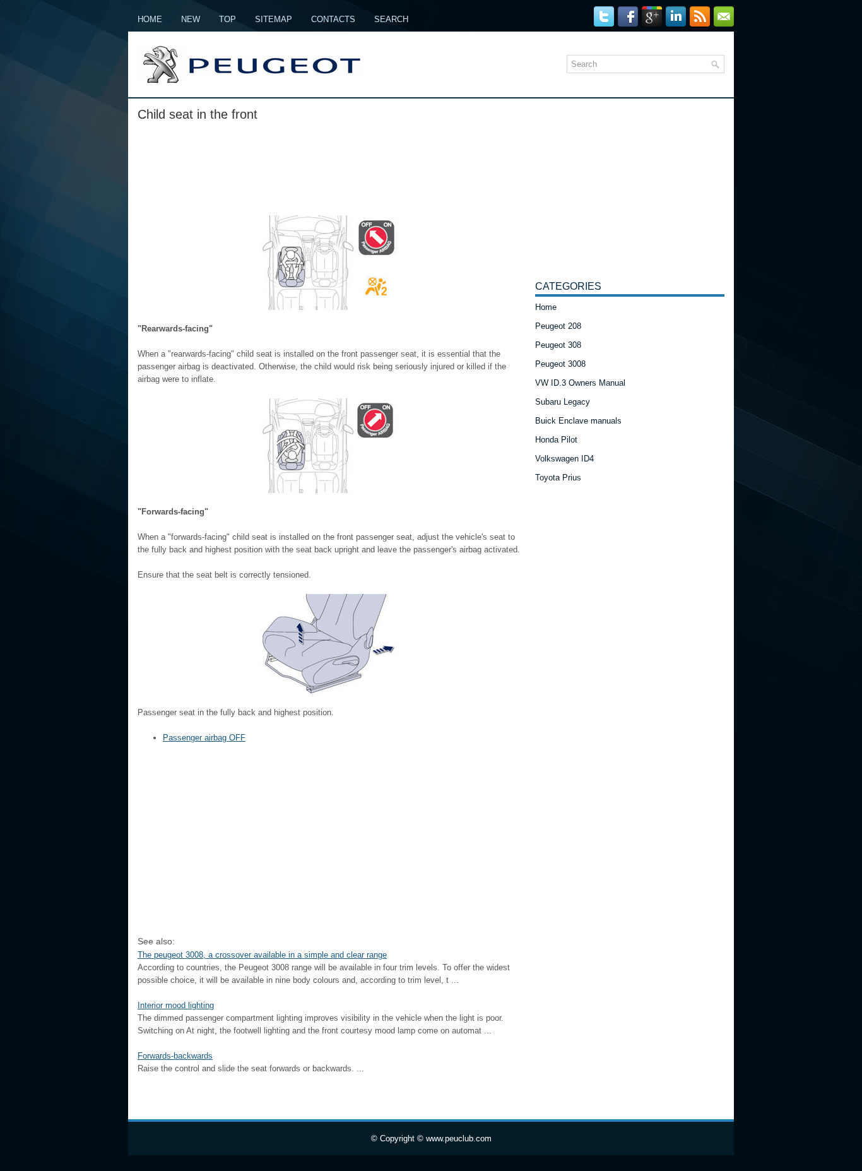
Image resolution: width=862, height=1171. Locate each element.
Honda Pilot (556, 439)
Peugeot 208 (558, 326)
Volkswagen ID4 (564, 458)
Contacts (333, 19)
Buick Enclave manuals (578, 420)
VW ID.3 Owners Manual (580, 383)
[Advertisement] (332, 165)
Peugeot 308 (558, 345)
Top (227, 19)
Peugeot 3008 (560, 364)
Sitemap (273, 19)
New (190, 19)
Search (391, 19)
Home (150, 19)
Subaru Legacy (562, 402)
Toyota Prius (558, 477)
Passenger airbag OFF (204, 737)
